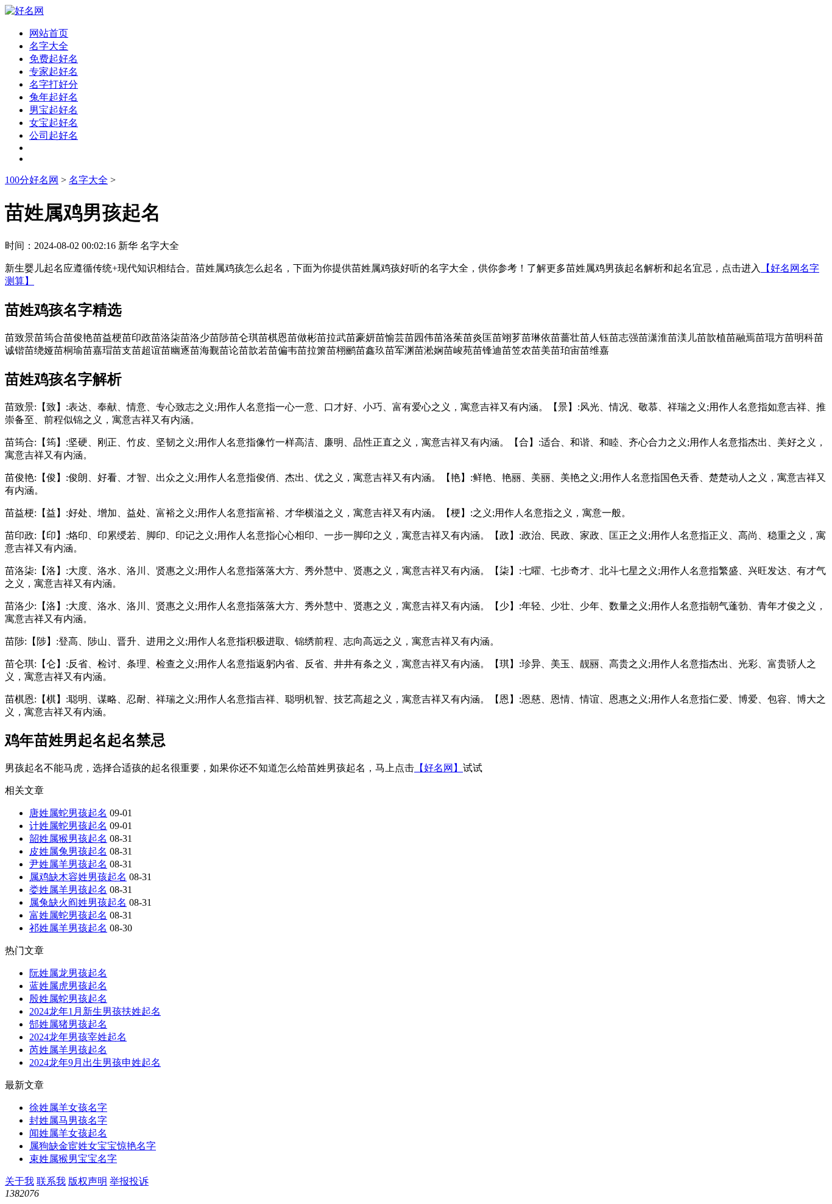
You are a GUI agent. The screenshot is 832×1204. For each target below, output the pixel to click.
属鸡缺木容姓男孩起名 (78, 877)
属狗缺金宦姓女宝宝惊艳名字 (92, 1146)
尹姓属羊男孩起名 (68, 864)
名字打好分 (53, 84)
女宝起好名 (53, 122)
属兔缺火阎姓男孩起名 (78, 902)
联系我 (51, 1181)
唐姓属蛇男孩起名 (68, 813)
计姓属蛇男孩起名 (68, 826)
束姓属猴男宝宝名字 (73, 1158)
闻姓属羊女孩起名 (68, 1133)
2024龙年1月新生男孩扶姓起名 (95, 1011)
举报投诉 (129, 1181)
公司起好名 (53, 135)
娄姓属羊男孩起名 (68, 889)
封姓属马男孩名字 (68, 1120)
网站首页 (48, 33)
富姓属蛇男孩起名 (68, 915)
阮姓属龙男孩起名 (68, 973)
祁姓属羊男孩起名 (68, 928)
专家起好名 (53, 71)
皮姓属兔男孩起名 (68, 851)
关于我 (19, 1181)
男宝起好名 (53, 110)
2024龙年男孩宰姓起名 (78, 1037)
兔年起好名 (53, 97)
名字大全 (48, 46)
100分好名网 (31, 180)
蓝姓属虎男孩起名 (68, 986)
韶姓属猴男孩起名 (68, 838)
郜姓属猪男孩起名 (68, 1024)
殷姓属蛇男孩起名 (68, 998)
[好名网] (24, 10)
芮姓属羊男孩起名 (68, 1050)
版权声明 (87, 1181)
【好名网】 (438, 768)
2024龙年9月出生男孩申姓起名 (95, 1062)
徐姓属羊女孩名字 (68, 1107)
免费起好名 (53, 59)
